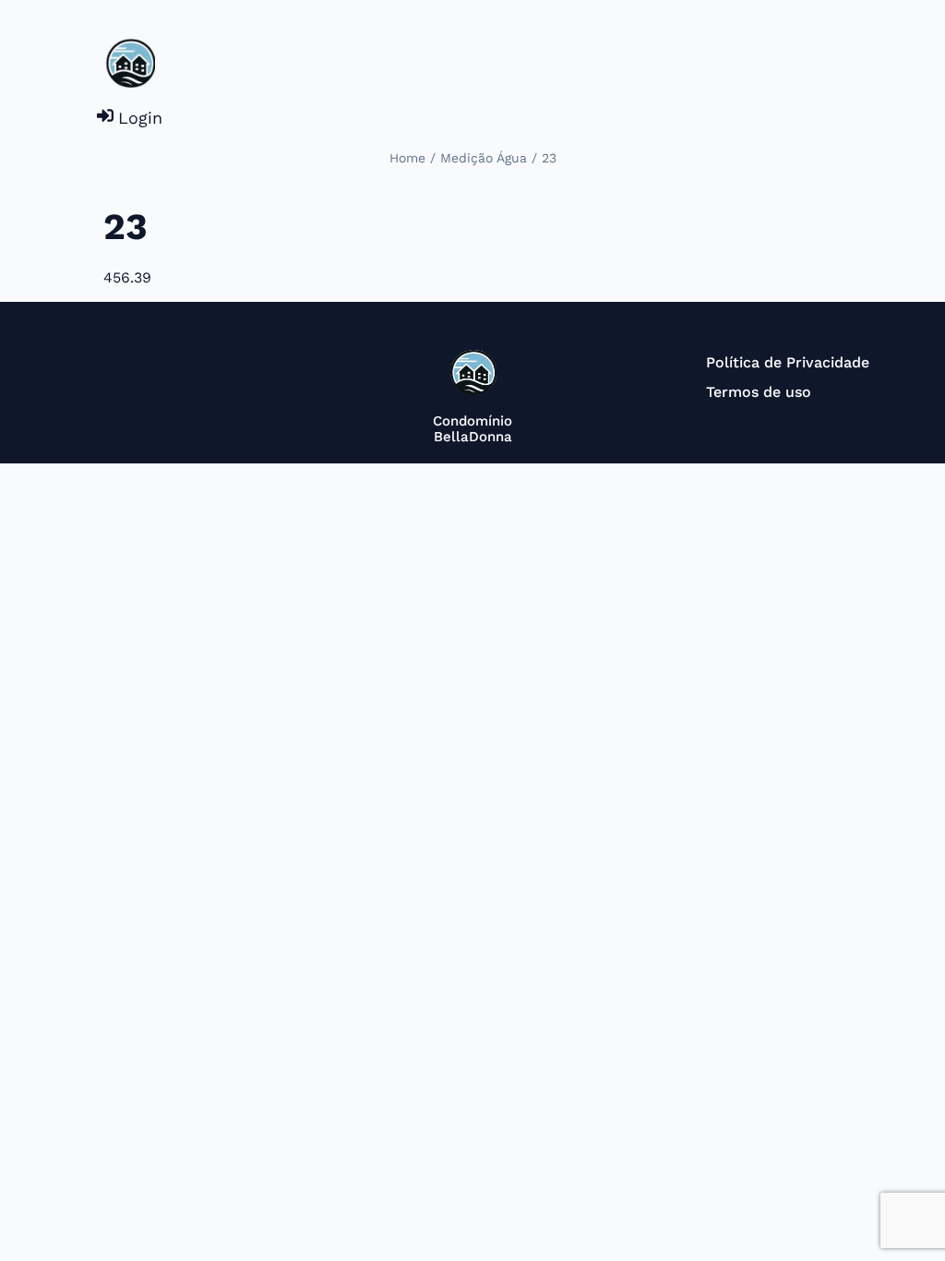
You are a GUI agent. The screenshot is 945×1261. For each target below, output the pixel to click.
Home (407, 157)
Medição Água (483, 157)
